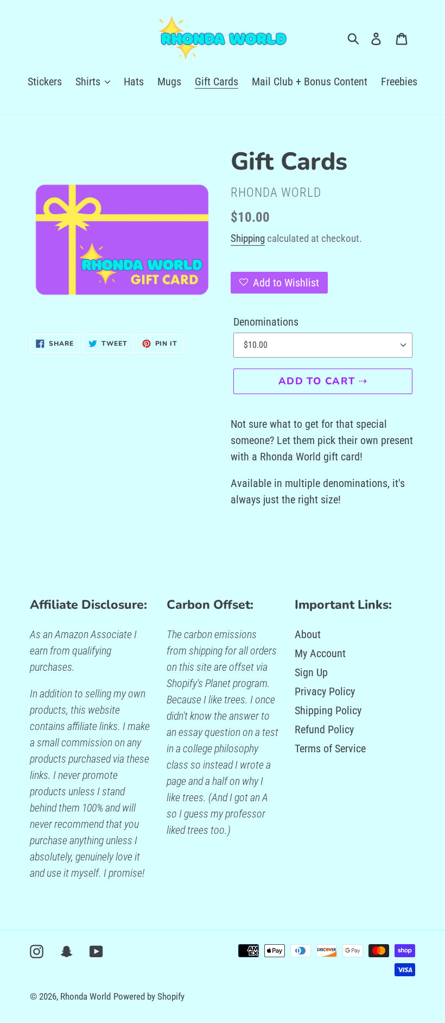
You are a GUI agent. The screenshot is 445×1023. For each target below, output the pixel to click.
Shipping (248, 238)
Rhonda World (85, 996)
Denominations (265, 321)
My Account (320, 653)
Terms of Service (330, 748)
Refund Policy (324, 729)
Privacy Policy (325, 691)
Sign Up (311, 672)
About (308, 634)
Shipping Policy (328, 710)
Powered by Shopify (149, 996)
